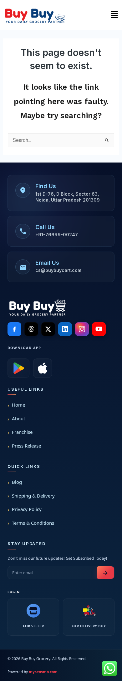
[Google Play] (18, 368)
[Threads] (31, 329)
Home (18, 405)
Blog (17, 482)
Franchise (22, 432)
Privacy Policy (27, 509)
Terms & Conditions (33, 523)
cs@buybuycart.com (58, 270)
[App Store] (42, 368)
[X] (48, 329)
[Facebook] (14, 329)
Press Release (26, 446)
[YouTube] (99, 329)
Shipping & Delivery (33, 496)
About (18, 418)
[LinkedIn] (65, 329)
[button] (114, 15)
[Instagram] (82, 329)
